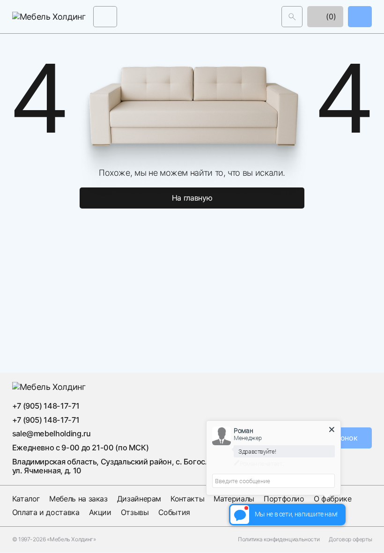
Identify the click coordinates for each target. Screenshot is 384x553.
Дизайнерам (139, 498)
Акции (100, 512)
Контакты (187, 498)
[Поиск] (292, 16)
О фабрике (333, 498)
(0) (330, 16)
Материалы (234, 498)
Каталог (26, 498)
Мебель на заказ (78, 498)
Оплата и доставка (46, 512)
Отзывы (135, 512)
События (174, 512)
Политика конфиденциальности (278, 539)
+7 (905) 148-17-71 (46, 406)
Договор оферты (350, 539)
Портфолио (284, 498)
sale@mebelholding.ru (51, 433)
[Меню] (105, 16)
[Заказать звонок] (360, 16)
